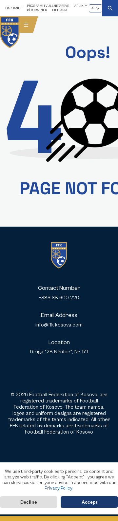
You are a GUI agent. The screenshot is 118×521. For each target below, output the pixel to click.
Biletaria (59, 10)
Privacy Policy (58, 488)
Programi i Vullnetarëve (48, 6)
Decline (28, 502)
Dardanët (13, 8)
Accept (89, 502)
